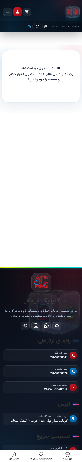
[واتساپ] (37, 26)
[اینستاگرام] (45, 26)
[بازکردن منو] (7, 12)
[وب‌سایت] (25, 326)
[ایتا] (29, 26)
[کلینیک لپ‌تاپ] (72, 11)
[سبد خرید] (27, 12)
